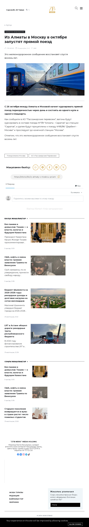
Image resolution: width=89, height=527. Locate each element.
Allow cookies (75, 524)
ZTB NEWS (10, 48)
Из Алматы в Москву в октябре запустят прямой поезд (36, 39)
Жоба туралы (16, 492)
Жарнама (14, 502)
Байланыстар (16, 499)
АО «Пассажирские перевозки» (44, 156)
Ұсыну (54, 505)
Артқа (9, 25)
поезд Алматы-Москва (16, 156)
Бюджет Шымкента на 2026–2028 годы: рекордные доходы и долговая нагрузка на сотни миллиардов (16, 295)
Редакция (14, 496)
